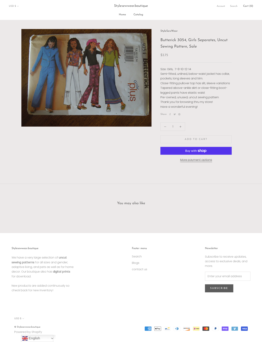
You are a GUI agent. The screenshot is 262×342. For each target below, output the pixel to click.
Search (233, 6)
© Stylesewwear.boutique (27, 327)
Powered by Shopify (28, 332)
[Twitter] (175, 114)
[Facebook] (170, 114)
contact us (139, 269)
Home (122, 14)
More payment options (196, 160)
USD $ (12, 6)
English (34, 338)
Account (221, 6)
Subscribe (219, 288)
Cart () (248, 6)
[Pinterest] (179, 114)
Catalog (138, 14)
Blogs (135, 263)
